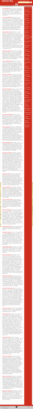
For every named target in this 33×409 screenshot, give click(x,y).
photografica (31, 406)
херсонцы (4, 6)
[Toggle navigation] (16, 4)
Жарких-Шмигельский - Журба (28, 36)
